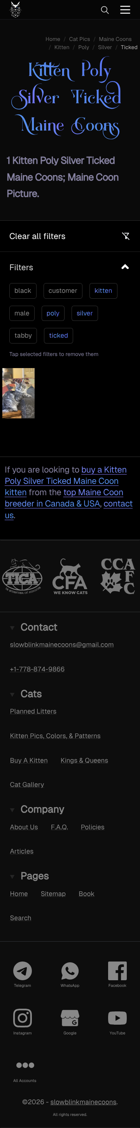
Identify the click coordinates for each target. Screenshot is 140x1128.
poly (53, 313)
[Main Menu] (125, 9)
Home (19, 893)
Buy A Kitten (29, 760)
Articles (22, 851)
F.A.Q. (59, 827)
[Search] (104, 10)
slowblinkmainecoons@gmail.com (62, 644)
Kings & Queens (84, 760)
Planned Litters (33, 711)
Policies (93, 827)
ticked (58, 335)
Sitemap (53, 893)
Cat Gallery (27, 784)
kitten (103, 290)
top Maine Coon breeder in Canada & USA (64, 497)
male (22, 313)
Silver (105, 47)
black (23, 290)
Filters (21, 267)
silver (85, 313)
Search (21, 918)
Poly (83, 47)
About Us (24, 827)
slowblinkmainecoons (84, 1102)
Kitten (62, 47)
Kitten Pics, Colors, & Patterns (55, 736)
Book (86, 893)
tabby (23, 335)
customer (63, 290)
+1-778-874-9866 (37, 669)
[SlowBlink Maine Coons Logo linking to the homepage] (40, 9)
